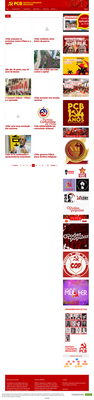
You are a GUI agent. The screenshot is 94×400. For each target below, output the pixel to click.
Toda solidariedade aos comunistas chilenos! (45, 127)
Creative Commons (71, 384)
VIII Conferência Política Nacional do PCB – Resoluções (73, 84)
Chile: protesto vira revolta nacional (46, 99)
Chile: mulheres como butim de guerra (44, 40)
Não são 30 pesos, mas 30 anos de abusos (17, 70)
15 (47, 165)
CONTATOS (46, 9)
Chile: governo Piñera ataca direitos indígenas (45, 155)
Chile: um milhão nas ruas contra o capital (46, 70)
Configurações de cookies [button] (77, 394)
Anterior (15, 165)
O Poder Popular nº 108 (73, 39)
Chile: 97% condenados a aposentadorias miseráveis (17, 155)
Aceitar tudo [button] (88, 394)
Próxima (53, 165)
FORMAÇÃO (26, 9)
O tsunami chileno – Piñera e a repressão (17, 99)
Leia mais (47, 398)
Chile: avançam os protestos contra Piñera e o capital (18, 41)
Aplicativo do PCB (71, 17)
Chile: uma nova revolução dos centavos (17, 127)
